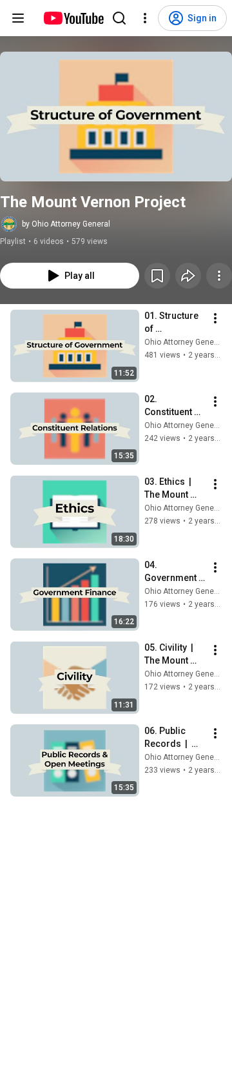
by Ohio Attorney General (66, 224)
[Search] (119, 18)
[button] (116, 116)
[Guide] (18, 18)
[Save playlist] (157, 276)
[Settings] (145, 18)
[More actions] (219, 276)
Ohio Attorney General (183, 342)
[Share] (188, 276)
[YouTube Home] (73, 18)
